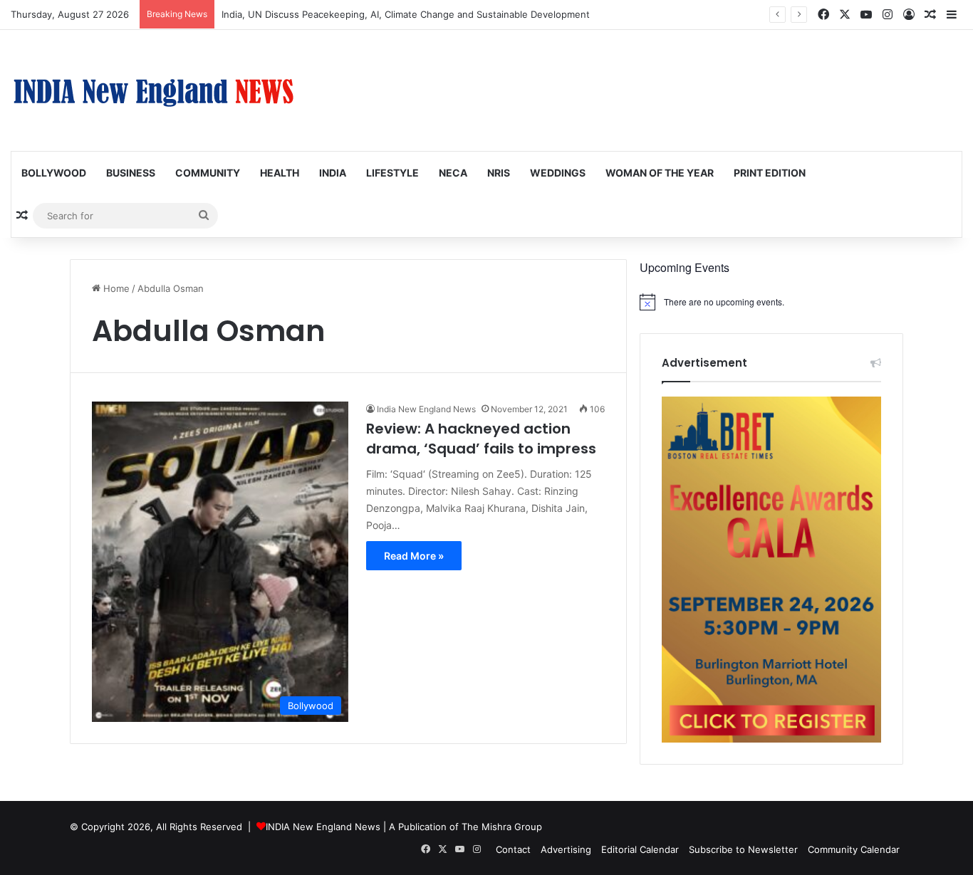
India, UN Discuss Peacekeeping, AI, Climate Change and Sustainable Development (406, 14)
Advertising (566, 849)
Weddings (558, 173)
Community (207, 173)
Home (115, 288)
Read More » (414, 556)
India (332, 173)
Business (130, 173)
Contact (513, 849)
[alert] (771, 301)
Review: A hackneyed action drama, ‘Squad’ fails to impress (481, 439)
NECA (453, 173)
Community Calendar (854, 849)
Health (279, 173)
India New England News (426, 409)
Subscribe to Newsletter (743, 849)
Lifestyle (392, 173)
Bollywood (53, 173)
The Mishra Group (502, 826)
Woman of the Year (659, 173)
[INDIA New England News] (153, 90)
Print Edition (770, 173)
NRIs (498, 173)
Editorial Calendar (640, 849)
